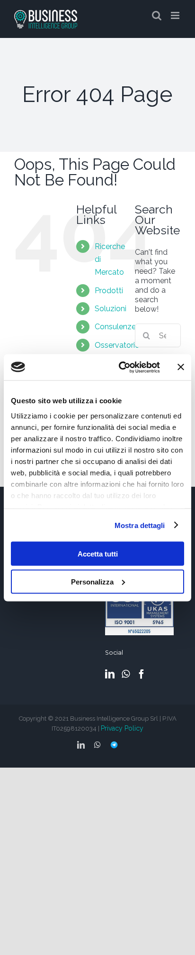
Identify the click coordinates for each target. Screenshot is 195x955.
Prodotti (109, 290)
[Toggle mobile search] (156, 15)
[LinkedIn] (110, 674)
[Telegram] (114, 743)
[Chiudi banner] (180, 367)
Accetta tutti (98, 554)
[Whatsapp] (126, 674)
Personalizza (92, 581)
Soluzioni (110, 308)
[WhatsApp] (97, 745)
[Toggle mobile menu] (176, 15)
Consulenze (115, 326)
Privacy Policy (122, 728)
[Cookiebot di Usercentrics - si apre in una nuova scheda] (120, 367)
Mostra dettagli (140, 525)
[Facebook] (141, 674)
